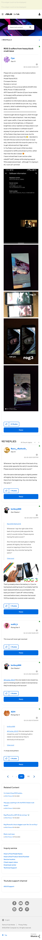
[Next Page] (34, 776)
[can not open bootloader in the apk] (35, 442)
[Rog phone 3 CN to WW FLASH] (38, 442)
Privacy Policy (22, 925)
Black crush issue (9, 834)
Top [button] (6, 935)
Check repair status (11, 862)
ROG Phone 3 (7, 40)
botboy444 (11, 727)
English (7, 920)
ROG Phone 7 (9, 818)
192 (28, 776)
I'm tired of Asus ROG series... (13, 793)
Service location (9, 859)
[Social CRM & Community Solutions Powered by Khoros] (35, 936)
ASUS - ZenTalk (12, 14)
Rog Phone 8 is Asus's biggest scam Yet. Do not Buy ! (21, 825)
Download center (10, 865)
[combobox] (21, 27)
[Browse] (3, 14)
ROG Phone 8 (9, 796)
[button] (6, 424)
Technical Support (10, 868)
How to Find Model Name (13, 854)
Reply (21, 430)
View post (10, 558)
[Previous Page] (8, 776)
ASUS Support (9, 886)
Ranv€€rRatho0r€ (14, 524)
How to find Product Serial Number (16, 857)
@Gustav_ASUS (9, 680)
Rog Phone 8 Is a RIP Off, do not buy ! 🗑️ (16, 815)
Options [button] (39, 40)
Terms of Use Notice (8, 925)
